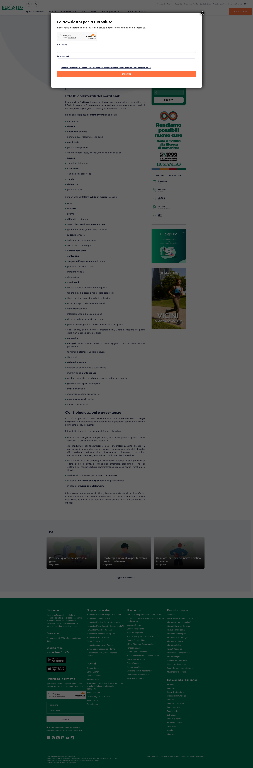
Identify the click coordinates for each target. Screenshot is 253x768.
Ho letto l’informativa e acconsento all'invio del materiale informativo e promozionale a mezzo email (106, 68)
